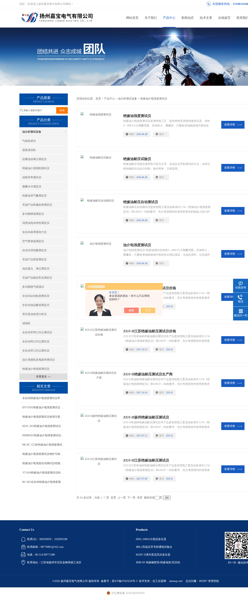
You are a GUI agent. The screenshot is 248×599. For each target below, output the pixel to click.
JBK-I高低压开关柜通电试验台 (154, 546)
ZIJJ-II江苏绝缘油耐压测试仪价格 (149, 331)
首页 (98, 98)
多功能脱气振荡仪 (33, 286)
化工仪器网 (159, 581)
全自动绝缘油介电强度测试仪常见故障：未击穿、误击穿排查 (45, 398)
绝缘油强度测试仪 (137, 116)
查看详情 (229, 124)
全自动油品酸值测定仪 (35, 305)
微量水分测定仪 (31, 186)
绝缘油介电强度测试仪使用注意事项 (44, 416)
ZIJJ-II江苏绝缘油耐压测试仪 (146, 460)
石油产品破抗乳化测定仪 (37, 277)
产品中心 (169, 17)
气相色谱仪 (29, 140)
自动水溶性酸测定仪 (34, 250)
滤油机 (26, 323)
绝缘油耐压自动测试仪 (140, 202)
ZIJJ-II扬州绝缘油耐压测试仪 (146, 417)
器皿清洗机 (29, 150)
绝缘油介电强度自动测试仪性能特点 (44, 463)
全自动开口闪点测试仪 (35, 350)
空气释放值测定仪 (33, 241)
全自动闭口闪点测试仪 (35, 341)
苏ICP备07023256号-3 (124, 581)
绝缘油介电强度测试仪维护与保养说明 (45, 454)
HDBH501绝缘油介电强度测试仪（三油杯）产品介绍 (45, 435)
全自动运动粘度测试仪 (35, 295)
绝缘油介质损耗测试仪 (35, 168)
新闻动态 (187, 17)
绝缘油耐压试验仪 (137, 159)
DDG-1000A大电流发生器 (151, 539)
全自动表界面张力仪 (34, 232)
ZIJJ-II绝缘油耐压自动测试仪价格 (149, 288)
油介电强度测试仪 (137, 245)
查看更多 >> (43, 376)
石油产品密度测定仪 (34, 259)
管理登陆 (213, 581)
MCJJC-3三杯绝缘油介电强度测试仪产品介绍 (45, 444)
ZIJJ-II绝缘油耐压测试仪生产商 (148, 374)
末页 (139, 497)
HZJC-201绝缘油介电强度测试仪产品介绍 (45, 426)
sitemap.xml (176, 581)
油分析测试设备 (31, 131)
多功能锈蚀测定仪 (33, 213)
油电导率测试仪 (31, 177)
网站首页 (132, 17)
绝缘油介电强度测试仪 (35, 368)
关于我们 (151, 17)
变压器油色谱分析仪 (34, 314)
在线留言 (224, 17)
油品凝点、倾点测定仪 (35, 268)
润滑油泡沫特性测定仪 (35, 223)
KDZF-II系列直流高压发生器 (153, 554)
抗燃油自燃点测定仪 (34, 159)
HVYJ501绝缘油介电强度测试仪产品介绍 (45, 407)
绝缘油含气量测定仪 (34, 195)
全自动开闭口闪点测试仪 (37, 332)
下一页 (131, 497)
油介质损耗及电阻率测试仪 (38, 359)
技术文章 (206, 17)
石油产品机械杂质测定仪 (37, 204)
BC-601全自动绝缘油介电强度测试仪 (44, 481)
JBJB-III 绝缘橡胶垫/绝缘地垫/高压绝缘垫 (160, 562)
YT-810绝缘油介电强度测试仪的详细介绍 (45, 472)
